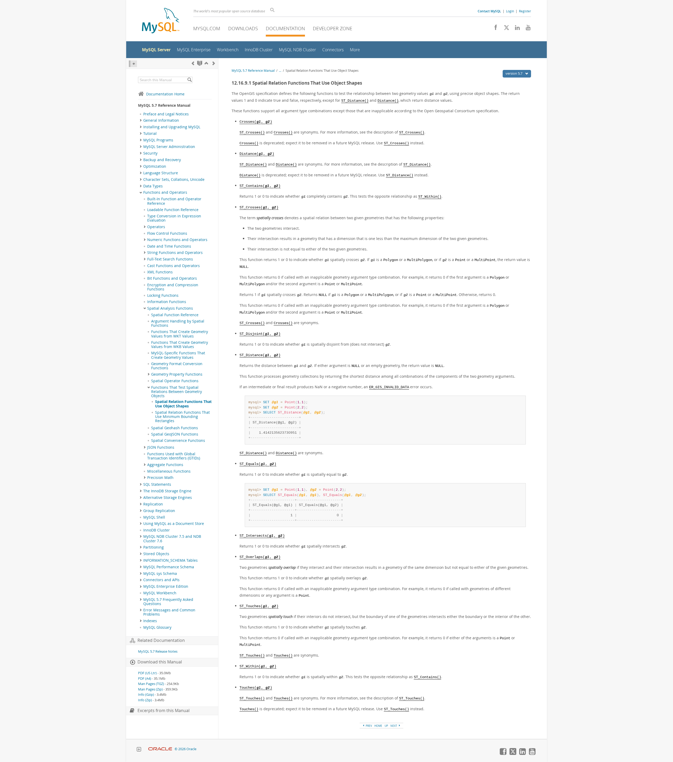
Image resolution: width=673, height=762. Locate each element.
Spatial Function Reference (174, 315)
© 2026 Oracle (185, 749)
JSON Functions (160, 447)
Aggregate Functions (165, 464)
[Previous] (193, 63)
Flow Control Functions (167, 233)
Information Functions (166, 301)
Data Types (153, 186)
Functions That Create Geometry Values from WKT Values (179, 333)
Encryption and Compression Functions (172, 287)
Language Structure (160, 173)
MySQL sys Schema (160, 573)
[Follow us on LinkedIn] (515, 29)
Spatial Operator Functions (174, 381)
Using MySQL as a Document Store (173, 523)
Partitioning (153, 547)
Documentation (285, 28)
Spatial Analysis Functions (170, 308)
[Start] (199, 63)
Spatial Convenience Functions (178, 440)
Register (525, 11)
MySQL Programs (158, 140)
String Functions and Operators (175, 252)
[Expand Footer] (138, 749)
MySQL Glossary (157, 627)
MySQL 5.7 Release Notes (157, 651)
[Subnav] (141, 120)
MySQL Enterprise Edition (165, 586)
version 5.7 (514, 73)
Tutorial (150, 133)
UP (386, 726)
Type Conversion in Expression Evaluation (174, 218)
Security (150, 153)
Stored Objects (156, 553)
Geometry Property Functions (176, 374)
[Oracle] (160, 749)
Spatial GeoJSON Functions (174, 434)
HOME (378, 726)
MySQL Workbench (159, 593)
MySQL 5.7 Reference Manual (253, 71)
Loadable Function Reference (172, 209)
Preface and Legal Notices (166, 114)
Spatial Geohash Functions (174, 428)
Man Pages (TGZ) (151, 684)
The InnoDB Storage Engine (167, 491)
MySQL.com (206, 28)
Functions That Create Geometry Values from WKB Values (179, 344)
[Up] (206, 63)
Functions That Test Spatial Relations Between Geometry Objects (176, 391)
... (280, 71)
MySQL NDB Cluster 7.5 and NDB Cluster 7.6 (172, 538)
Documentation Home (165, 93)
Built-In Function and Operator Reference (174, 201)
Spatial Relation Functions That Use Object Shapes (183, 403)
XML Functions (160, 272)
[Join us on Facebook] (494, 29)
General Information (161, 120)
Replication (153, 504)
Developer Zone (332, 28)
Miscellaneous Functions (169, 471)
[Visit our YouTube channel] (526, 29)
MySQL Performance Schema (168, 567)
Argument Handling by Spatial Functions (177, 323)
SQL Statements (157, 484)
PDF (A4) (144, 678)
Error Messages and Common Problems (169, 612)
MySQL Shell (154, 517)
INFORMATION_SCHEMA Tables (170, 560)
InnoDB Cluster (156, 530)
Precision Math (160, 477)
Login (510, 11)
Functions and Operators (165, 192)
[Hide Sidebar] (133, 63)
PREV (368, 726)
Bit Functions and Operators (172, 278)
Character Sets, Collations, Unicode (174, 179)
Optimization (154, 166)
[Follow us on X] (504, 29)
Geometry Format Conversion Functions (176, 365)
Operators (156, 226)
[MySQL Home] (160, 21)
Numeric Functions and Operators (177, 239)
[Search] (189, 80)
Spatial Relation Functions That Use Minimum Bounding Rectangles (182, 416)
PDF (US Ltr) (147, 673)
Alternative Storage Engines (167, 497)
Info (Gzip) (146, 694)
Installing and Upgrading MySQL (171, 127)
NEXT (394, 726)
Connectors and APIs (161, 579)
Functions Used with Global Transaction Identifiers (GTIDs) (173, 456)
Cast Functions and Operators (173, 265)
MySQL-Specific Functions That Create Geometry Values (178, 355)
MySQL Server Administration (169, 146)
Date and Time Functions (169, 246)
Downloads (243, 28)
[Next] (214, 63)
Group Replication (159, 510)
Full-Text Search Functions (170, 259)
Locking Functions (163, 295)
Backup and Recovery (162, 159)
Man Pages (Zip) (150, 689)
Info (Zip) (145, 700)
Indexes (150, 620)
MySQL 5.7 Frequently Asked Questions (168, 601)
